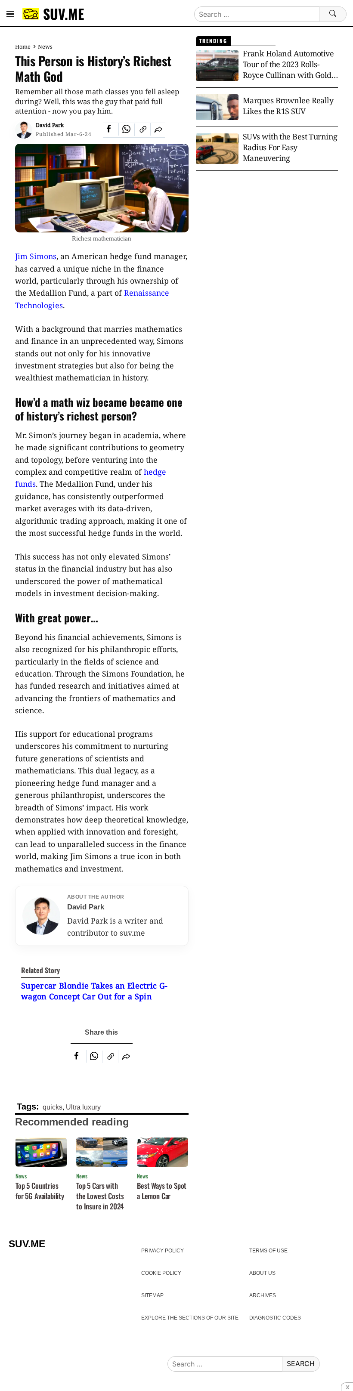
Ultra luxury (83, 1107)
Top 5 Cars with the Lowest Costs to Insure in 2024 (100, 1196)
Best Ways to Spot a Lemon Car (161, 1190)
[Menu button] (10, 14)
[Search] (333, 14)
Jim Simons (35, 256)
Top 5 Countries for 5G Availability (39, 1190)
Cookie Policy (161, 1273)
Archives (262, 1295)
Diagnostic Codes (275, 1318)
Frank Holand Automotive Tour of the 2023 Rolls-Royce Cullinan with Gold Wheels (288, 64)
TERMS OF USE (268, 1251)
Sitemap (152, 1295)
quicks (52, 1107)
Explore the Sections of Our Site (189, 1318)
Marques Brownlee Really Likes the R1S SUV (288, 105)
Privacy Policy (162, 1251)
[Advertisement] (267, 246)
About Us (262, 1273)
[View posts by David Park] (23, 130)
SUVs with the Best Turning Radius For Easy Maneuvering (290, 147)
